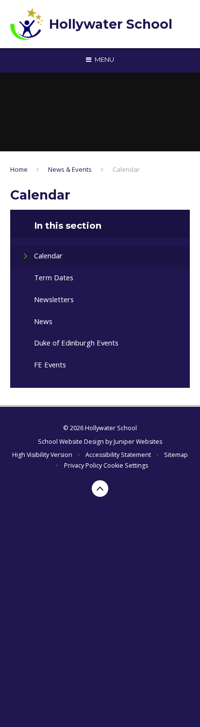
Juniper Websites (138, 441)
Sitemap (176, 455)
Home (19, 169)
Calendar (126, 169)
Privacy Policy (83, 465)
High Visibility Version (42, 455)
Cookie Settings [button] (125, 465)
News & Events (70, 169)
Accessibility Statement (118, 455)
